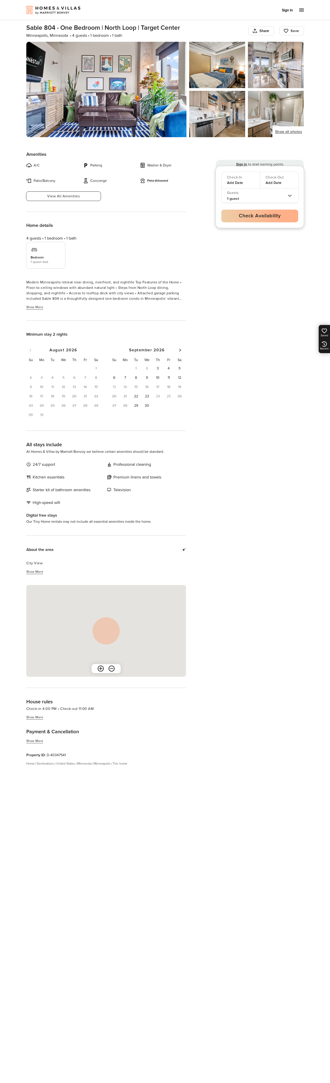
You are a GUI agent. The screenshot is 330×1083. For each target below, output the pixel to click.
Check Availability (260, 216)
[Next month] (180, 350)
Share (264, 31)
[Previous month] (30, 350)
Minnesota (84, 764)
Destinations (45, 764)
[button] (157, 368)
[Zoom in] (100, 668)
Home (30, 764)
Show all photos (288, 131)
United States (65, 764)
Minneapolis (102, 764)
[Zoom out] (111, 668)
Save (295, 31)
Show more (34, 307)
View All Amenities (63, 196)
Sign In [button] (287, 10)
